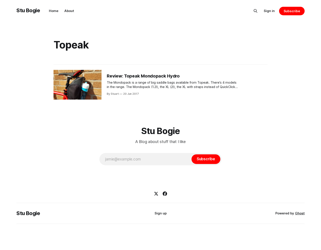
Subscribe (292, 11)
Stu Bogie (28, 10)
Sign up (161, 213)
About (69, 11)
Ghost (300, 213)
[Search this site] (255, 10)
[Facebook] (165, 193)
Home (53, 11)
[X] (156, 193)
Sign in (269, 11)
